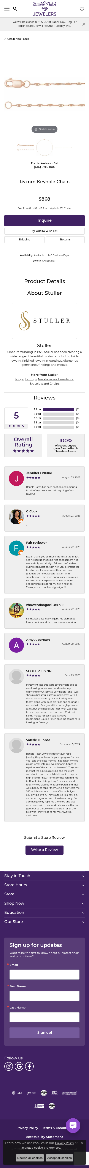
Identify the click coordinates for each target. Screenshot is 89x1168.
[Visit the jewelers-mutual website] (69, 1093)
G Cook (31, 511)
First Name (18, 986)
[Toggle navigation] (7, 9)
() (77, 409)
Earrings (31, 379)
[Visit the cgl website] (52, 1106)
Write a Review (44, 850)
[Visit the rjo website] (54, 1093)
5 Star (37, 409)
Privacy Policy (27, 1128)
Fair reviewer (36, 543)
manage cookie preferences (41, 1147)
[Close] (83, 24)
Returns (65, 239)
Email (14, 965)
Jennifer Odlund (39, 473)
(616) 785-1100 (44, 167)
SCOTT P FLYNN (39, 671)
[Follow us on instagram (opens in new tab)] (8, 1066)
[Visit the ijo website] (31, 1093)
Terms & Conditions (57, 1128)
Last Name (17, 1007)
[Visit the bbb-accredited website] (39, 1106)
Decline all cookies (30, 1158)
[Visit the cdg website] (44, 1093)
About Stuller (44, 293)
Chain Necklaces (18, 39)
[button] (15, 8)
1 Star (37, 427)
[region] (44, 94)
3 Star (37, 418)
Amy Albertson (38, 640)
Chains (54, 383)
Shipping (24, 239)
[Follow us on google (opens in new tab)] (19, 1066)
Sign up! (44, 1033)
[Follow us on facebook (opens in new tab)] (29, 1066)
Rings (19, 379)
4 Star (37, 414)
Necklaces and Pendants (55, 379)
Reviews (45, 398)
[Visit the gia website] (17, 1093)
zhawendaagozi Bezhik (45, 605)
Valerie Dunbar (38, 740)
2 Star (37, 422)
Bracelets (36, 383)
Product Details (44, 281)
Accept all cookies (59, 1158)
